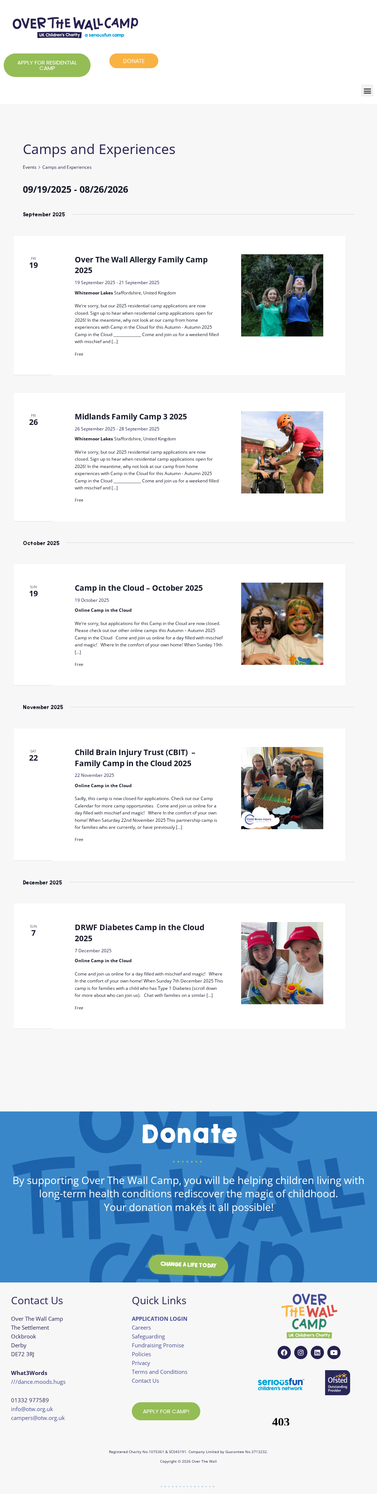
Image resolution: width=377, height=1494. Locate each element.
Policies (141, 1354)
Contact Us (145, 1380)
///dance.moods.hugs (38, 1381)
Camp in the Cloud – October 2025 (139, 588)
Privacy (141, 1362)
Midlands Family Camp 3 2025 (131, 416)
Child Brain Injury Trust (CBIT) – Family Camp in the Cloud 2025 (136, 757)
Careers (141, 1327)
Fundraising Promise (158, 1345)
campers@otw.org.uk (38, 1417)
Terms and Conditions (159, 1371)
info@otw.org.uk (32, 1409)
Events (29, 167)
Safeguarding (148, 1336)
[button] (367, 90)
